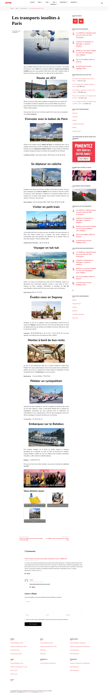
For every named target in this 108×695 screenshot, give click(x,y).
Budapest (73, 2)
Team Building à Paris (16, 643)
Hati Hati (75, 117)
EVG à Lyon (13, 670)
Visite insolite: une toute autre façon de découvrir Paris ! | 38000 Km (46, 559)
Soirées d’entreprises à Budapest (80, 663)
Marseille (53, 4)
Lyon (47, 2)
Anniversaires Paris (16, 654)
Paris (39, 2)
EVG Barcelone (74, 650)
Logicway (27, 333)
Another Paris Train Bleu (31, 243)
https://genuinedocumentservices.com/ (40, 584)
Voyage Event (76, 131)
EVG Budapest (74, 667)
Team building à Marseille (48, 663)
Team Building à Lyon (16, 663)
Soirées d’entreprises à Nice (48, 646)
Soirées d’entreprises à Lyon (18, 667)
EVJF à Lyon (13, 674)
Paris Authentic (31, 114)
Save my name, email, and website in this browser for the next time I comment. (47, 619)
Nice (54, 2)
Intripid (37, 69)
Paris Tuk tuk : (28, 292)
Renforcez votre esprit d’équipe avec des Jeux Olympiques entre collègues (86, 53)
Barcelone (63, 2)
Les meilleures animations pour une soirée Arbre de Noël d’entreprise (86, 35)
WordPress (40, 692)
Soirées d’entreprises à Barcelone (80, 646)
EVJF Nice (43, 654)
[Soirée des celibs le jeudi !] (84, 180)
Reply (28, 573)
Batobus (26, 460)
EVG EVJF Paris (15, 650)
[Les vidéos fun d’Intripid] (84, 200)
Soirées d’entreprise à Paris (18, 646)
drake (31, 580)
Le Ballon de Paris (29, 155)
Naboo (74, 127)
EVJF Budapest (74, 670)
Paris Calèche (28, 202)
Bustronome (27, 376)
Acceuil (32, 2)
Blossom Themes (28, 692)
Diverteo (74, 113)
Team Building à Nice (46, 643)
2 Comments (16, 32)
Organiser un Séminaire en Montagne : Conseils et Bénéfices (84, 44)
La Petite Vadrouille (78, 124)
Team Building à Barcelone (78, 643)
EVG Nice (43, 650)
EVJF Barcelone (74, 654)
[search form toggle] (102, 3)
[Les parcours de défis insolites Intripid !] (83, 162)
